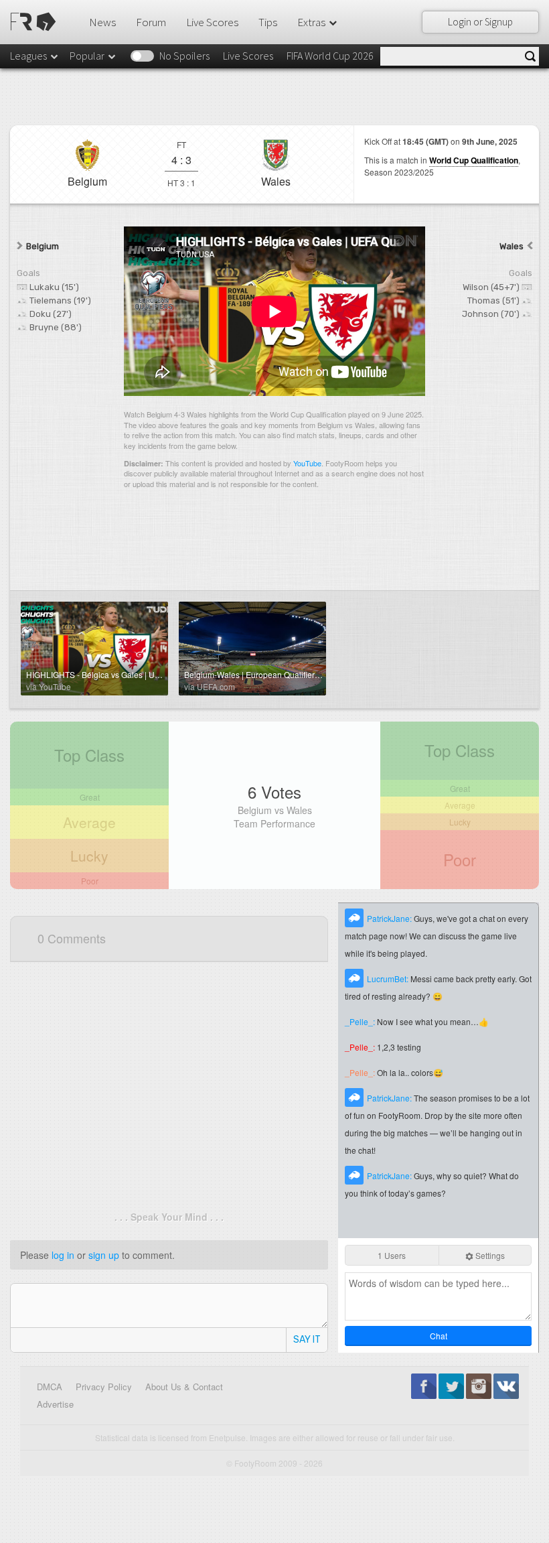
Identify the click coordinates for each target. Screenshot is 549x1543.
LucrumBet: (388, 978)
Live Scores (212, 22)
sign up (103, 1255)
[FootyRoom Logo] (35, 21)
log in (63, 1255)
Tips (267, 22)
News (102, 22)
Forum (151, 22)
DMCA (49, 1386)
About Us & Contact (184, 1386)
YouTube (307, 463)
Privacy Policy (104, 1386)
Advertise (55, 1404)
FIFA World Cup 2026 (330, 55)
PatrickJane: (390, 918)
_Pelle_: (361, 1021)
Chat (438, 1335)
